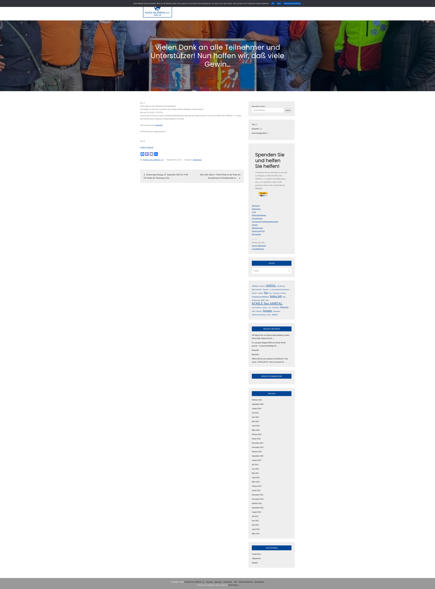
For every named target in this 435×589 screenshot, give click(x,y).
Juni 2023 (255, 469)
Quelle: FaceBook (146, 147)
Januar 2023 (256, 490)
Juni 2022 (255, 521)
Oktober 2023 (257, 452)
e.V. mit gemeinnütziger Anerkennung (279, 289)
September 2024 (257, 404)
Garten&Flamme (258, 249)
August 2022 (256, 512)
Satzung (255, 225)
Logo (270, 307)
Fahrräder (260, 293)
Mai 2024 (255, 421)
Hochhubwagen (256, 300)
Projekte (255, 563)
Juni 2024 (255, 417)
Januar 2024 (256, 439)
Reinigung (259, 311)
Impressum (256, 206)
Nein (279, 3)
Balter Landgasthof (257, 289)
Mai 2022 (255, 525)
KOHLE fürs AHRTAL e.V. (153, 160)
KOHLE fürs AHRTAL (267, 303)
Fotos (270, 293)
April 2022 (256, 529)
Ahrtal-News (256, 554)
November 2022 (257, 499)
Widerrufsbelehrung (259, 215)
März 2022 (256, 534)
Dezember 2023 (257, 443)
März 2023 (256, 482)
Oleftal (253, 311)
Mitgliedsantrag (257, 228)
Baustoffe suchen (258, 106)
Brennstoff (265, 289)
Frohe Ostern (276, 293)
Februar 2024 (256, 434)
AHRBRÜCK (255, 286)
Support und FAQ (258, 231)
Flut (266, 292)
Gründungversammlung (260, 297)
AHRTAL (271, 285)
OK (273, 3)
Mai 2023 (255, 473)
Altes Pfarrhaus (281, 286)
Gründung (283, 293)
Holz (263, 300)
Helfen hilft (276, 296)
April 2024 (256, 426)
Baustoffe (255, 350)
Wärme (269, 314)
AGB (254, 212)
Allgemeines (197, 160)
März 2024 (256, 430)
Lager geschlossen (256, 307)
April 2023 (256, 477)
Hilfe (284, 296)
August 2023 (256, 460)
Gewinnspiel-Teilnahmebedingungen (265, 222)
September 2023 (257, 456)
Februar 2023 (256, 486)
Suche (288, 110)
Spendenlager (276, 311)
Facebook (209, 582)
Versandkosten (257, 218)
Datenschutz (256, 209)
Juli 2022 (255, 516)
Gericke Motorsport (259, 246)
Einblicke (254, 293)
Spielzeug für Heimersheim (259, 314)
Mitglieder (284, 307)
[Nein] (432, 3)
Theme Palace (233, 585)
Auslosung (158, 125)
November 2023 (257, 447)
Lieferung (265, 307)
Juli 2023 (255, 465)
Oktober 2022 (257, 503)
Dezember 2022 (257, 495)
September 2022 (257, 508)
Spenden (267, 310)
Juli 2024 (255, 413)
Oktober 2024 (257, 400)
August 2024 (256, 408)
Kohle (267, 300)
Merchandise (256, 234)
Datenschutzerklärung (292, 3)
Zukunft (275, 314)
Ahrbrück (262, 286)
